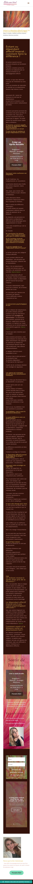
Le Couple (9, 33)
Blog (4, 33)
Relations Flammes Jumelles (10, 35)
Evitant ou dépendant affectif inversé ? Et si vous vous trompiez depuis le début (16, 31)
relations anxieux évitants (19, 33)
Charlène (13, 803)
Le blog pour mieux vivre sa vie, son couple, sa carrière (16, 799)
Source (14, 272)
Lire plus (16, 810)
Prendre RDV (16, 165)
